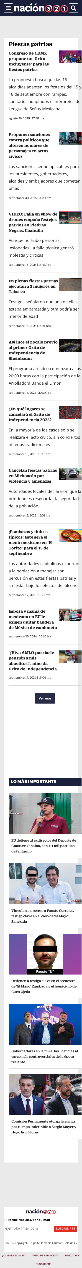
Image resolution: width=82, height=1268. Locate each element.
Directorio (72, 1255)
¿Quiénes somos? (14, 1255)
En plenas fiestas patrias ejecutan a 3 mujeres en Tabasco (33, 286)
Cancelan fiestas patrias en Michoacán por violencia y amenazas (33, 476)
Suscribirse (65, 1228)
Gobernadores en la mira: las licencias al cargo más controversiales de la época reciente (44, 1056)
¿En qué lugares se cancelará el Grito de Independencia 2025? (30, 414)
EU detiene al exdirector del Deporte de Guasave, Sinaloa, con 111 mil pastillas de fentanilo (43, 845)
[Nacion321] (41, 8)
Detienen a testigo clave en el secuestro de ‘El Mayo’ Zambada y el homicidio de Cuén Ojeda (44, 986)
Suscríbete (43, 1264)
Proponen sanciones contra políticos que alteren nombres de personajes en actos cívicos (29, 145)
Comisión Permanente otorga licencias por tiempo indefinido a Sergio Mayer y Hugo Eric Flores (43, 1126)
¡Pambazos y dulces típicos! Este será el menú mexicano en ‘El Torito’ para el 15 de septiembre (31, 542)
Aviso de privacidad (45, 1255)
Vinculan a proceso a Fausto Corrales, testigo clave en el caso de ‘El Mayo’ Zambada (42, 916)
